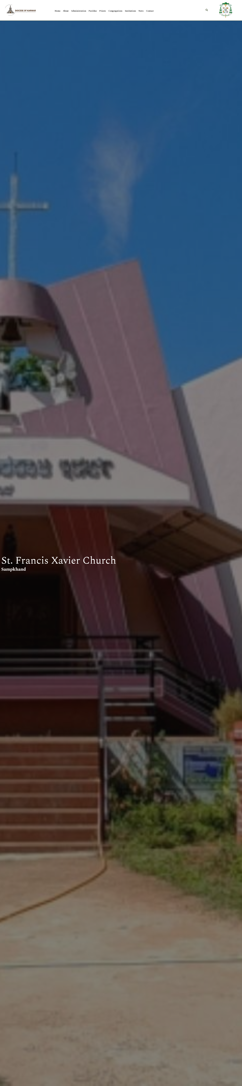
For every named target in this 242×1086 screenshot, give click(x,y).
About (66, 11)
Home (57, 11)
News (141, 11)
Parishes (93, 11)
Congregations (115, 11)
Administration (78, 11)
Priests (102, 11)
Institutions (130, 11)
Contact (150, 11)
